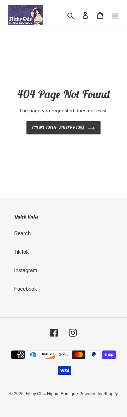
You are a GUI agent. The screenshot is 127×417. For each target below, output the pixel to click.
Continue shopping (58, 128)
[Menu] (115, 15)
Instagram (25, 270)
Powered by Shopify (98, 393)
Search (22, 233)
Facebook (25, 289)
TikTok (21, 252)
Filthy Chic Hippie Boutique (52, 393)
